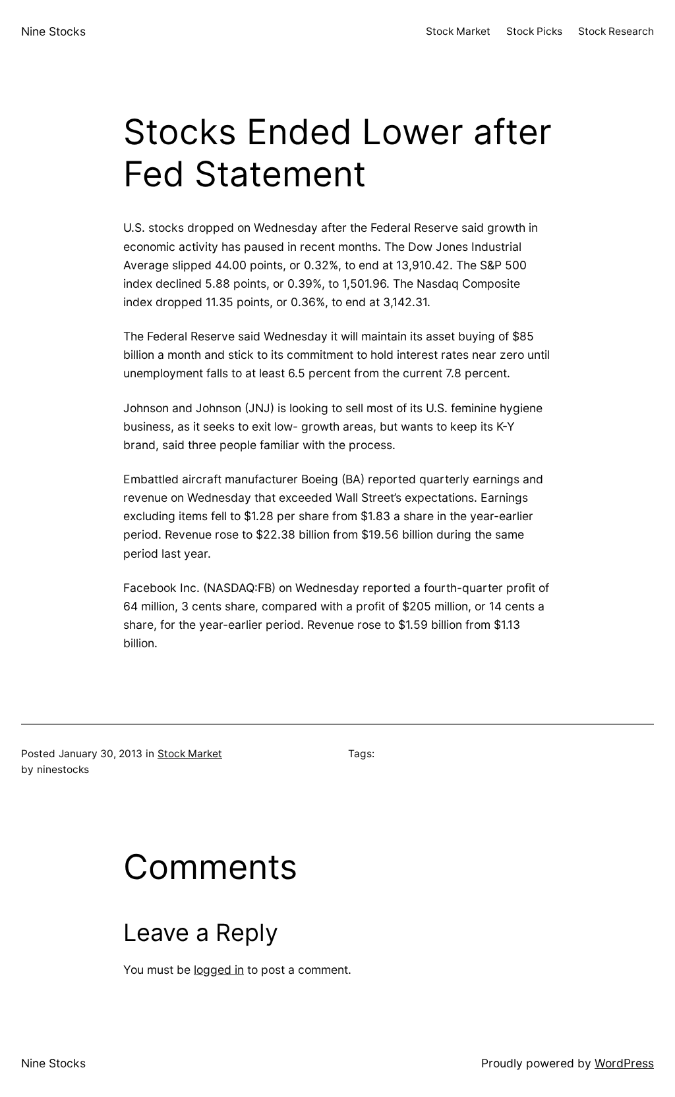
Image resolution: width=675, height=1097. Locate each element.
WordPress (624, 1063)
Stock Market (190, 753)
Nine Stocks (53, 31)
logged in (219, 970)
